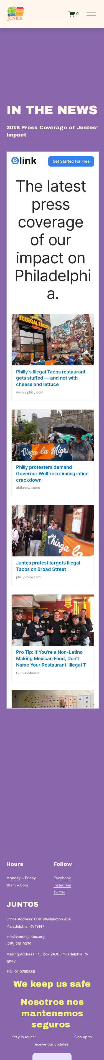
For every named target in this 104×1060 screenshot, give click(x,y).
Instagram (62, 885)
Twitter (59, 892)
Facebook (62, 878)
